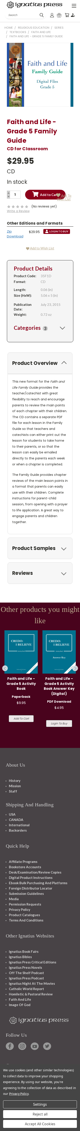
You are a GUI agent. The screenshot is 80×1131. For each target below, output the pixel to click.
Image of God (19, 1005)
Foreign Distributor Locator (30, 888)
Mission (15, 786)
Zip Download (15, 234)
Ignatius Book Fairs (23, 951)
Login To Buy (58, 231)
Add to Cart (21, 718)
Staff (13, 791)
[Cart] (67, 15)
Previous (5, 668)
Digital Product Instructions (30, 878)
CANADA (16, 820)
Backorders (18, 830)
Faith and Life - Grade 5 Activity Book (21, 683)
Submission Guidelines (26, 894)
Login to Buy (59, 723)
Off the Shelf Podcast (26, 973)
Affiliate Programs (23, 862)
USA (12, 814)
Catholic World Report (26, 989)
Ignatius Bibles (20, 957)
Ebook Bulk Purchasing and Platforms (38, 883)
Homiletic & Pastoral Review (31, 994)
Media (14, 899)
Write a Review (18, 211)
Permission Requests (25, 904)
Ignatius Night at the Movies (32, 983)
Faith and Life (20, 999)
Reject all (40, 1114)
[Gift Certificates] (59, 15)
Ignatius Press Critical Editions (32, 962)
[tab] (40, 327)
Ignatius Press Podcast (26, 978)
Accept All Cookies (40, 1123)
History (14, 781)
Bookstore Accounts (25, 867)
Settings (40, 1104)
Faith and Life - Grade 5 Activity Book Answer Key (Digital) (59, 686)
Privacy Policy (19, 910)
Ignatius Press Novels (25, 967)
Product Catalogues (24, 915)
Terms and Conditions (26, 920)
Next (75, 668)
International (19, 825)
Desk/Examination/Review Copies (35, 872)
